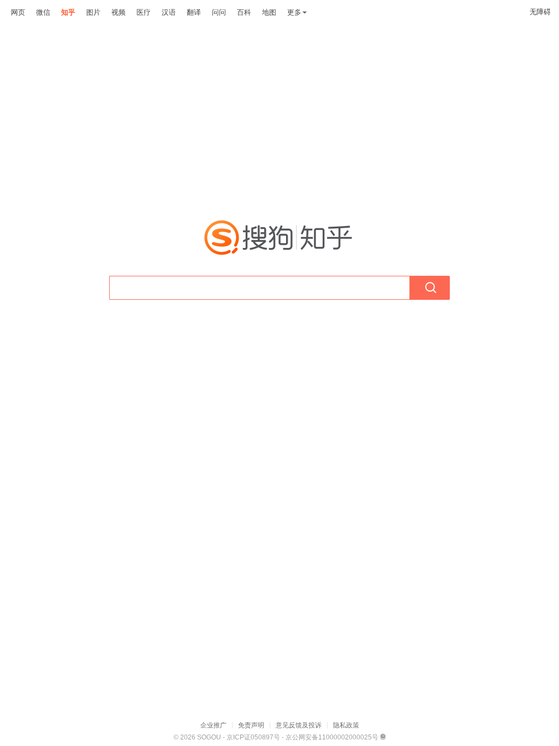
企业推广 (213, 725)
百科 (244, 12)
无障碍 (540, 12)
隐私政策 (346, 725)
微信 (43, 12)
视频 (118, 12)
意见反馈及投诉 (299, 725)
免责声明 (251, 725)
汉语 (169, 12)
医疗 (143, 12)
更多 (294, 12)
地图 (269, 12)
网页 (18, 12)
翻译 (194, 12)
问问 (219, 12)
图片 (93, 12)
